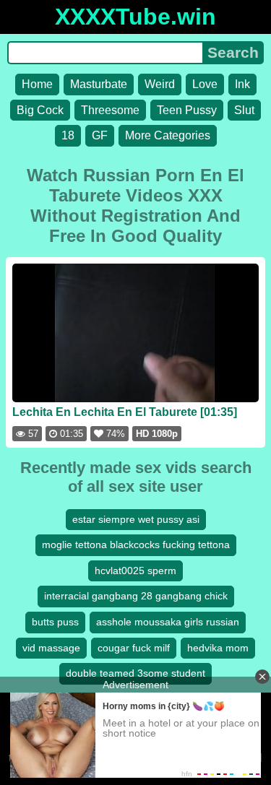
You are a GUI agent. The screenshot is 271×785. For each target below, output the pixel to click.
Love (205, 84)
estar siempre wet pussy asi (135, 519)
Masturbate (98, 84)
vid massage (51, 648)
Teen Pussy (187, 110)
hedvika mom (218, 648)
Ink (242, 84)
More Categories (167, 135)
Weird (160, 84)
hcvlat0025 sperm (135, 570)
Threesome (110, 110)
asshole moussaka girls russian (167, 622)
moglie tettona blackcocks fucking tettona (136, 544)
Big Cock (40, 110)
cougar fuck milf (134, 648)
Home (37, 84)
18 (67, 135)
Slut (244, 110)
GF (100, 135)
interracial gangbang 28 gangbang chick (136, 596)
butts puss (55, 622)
